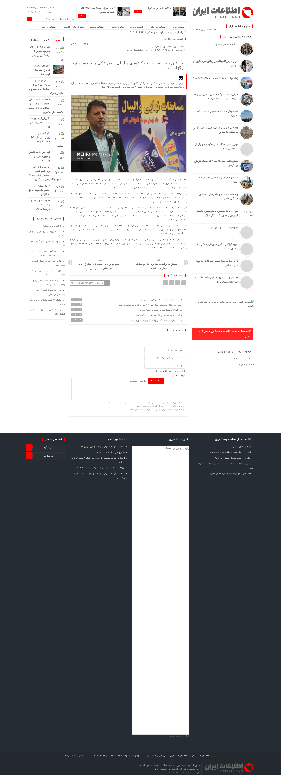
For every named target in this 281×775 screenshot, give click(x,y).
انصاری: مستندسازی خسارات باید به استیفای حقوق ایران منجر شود (216, 279)
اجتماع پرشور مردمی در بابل (224, 228)
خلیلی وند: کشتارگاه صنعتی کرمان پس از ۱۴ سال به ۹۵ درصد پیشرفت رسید (216, 96)
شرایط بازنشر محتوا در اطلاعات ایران (126, 755)
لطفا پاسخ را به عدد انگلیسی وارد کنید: (169, 371)
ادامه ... (138, 11)
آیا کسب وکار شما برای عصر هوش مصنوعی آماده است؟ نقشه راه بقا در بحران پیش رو (46, 173)
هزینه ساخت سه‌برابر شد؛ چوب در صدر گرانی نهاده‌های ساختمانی (215, 130)
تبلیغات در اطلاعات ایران (97, 755)
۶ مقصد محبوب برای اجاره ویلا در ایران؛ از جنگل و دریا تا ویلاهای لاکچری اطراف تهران (45, 105)
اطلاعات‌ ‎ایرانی (178, 27)
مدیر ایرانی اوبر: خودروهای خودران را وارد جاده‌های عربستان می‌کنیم (99, 264)
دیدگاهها (35, 40)
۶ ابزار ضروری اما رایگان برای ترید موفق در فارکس (39, 190)
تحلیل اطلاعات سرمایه (74, 755)
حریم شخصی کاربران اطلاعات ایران (159, 755)
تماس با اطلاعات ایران (187, 755)
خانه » (182, 46)
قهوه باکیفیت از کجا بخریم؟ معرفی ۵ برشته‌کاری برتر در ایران (46, 53)
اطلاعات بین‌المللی (158, 27)
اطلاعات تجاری (137, 27)
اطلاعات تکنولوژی (117, 27)
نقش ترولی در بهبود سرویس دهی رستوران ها (39, 122)
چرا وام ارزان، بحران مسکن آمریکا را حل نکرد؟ (215, 78)
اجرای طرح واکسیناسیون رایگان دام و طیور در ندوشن (215, 63)
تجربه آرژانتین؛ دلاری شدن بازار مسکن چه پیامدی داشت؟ (217, 246)
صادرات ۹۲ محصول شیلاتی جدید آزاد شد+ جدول (217, 180)
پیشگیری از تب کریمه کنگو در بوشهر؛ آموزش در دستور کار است (156, 320)
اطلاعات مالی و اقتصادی (73, 27)
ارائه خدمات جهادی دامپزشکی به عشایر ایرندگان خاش (218, 196)
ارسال (73, 43)
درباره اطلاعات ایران (208, 755)
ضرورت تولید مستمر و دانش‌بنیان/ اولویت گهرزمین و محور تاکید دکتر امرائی (217, 213)
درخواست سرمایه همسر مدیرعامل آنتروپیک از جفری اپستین (215, 263)
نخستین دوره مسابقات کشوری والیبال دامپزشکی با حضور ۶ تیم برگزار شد (128, 65)
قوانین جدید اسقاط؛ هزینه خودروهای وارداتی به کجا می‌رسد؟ (216, 146)
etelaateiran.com (177, 772)
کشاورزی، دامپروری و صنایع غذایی (165, 46)
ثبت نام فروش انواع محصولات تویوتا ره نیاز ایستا (96, 467)
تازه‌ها (46, 40)
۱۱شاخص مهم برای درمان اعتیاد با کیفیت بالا (41, 70)
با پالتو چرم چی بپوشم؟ (226, 44)
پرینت (85, 43)
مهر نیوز (129, 50)
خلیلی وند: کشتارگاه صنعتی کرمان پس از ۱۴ (152, 32)
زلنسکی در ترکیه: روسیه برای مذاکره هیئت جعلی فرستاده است (157, 264)
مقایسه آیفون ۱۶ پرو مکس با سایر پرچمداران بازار (40, 204)
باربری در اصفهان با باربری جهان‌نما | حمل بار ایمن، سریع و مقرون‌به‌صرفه (46, 86)
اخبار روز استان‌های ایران (242, 358)
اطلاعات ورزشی (49, 27)
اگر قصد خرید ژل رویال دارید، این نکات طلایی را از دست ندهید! (46, 139)
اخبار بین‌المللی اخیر (244, 364)
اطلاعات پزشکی (97, 27)
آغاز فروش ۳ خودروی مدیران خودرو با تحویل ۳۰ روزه (216, 113)
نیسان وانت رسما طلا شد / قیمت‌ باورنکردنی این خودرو (216, 163)
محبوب (57, 40)
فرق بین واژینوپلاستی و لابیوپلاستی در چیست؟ (39, 156)
